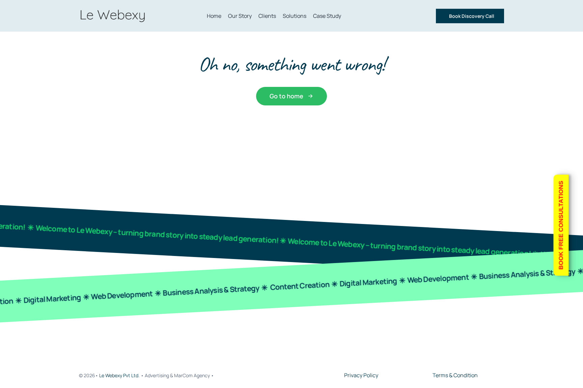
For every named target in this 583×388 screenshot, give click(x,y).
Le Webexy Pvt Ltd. (120, 375)
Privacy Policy (361, 375)
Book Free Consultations (560, 225)
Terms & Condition (455, 375)
